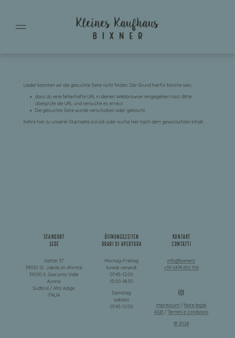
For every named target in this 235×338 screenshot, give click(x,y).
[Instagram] (181, 292)
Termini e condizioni (188, 312)
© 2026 (181, 323)
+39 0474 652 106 (181, 267)
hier (41, 122)
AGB (158, 312)
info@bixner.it (181, 261)
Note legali (195, 305)
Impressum (167, 305)
